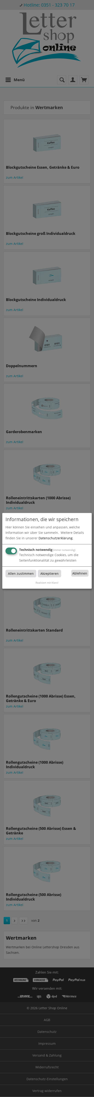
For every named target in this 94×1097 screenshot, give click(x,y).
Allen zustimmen (21, 573)
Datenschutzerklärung (56, 538)
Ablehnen (79, 573)
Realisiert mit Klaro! (47, 582)
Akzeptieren (49, 573)
